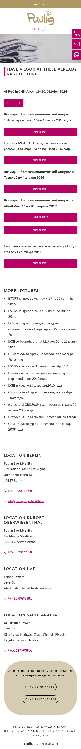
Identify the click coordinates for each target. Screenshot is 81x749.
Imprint (71, 730)
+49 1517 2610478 (41, 699)
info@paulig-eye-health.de (26, 501)
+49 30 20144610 (20, 491)
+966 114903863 (20, 650)
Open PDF (13, 102)
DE (34, 29)
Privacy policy (40, 735)
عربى (45, 29)
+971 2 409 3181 (20, 598)
